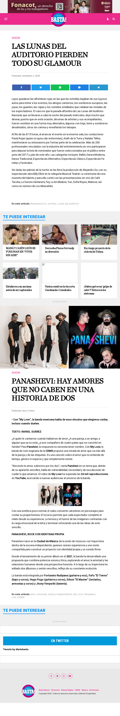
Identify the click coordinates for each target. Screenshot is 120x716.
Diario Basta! (44, 690)
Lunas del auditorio (68, 203)
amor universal (38, 594)
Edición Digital (67, 690)
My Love (78, 594)
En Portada (94, 690)
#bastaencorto (38, 203)
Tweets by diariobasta (15, 649)
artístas (52, 203)
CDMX (77, 690)
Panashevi (89, 594)
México (85, 690)
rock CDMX (18, 597)
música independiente (60, 594)
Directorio (55, 690)
